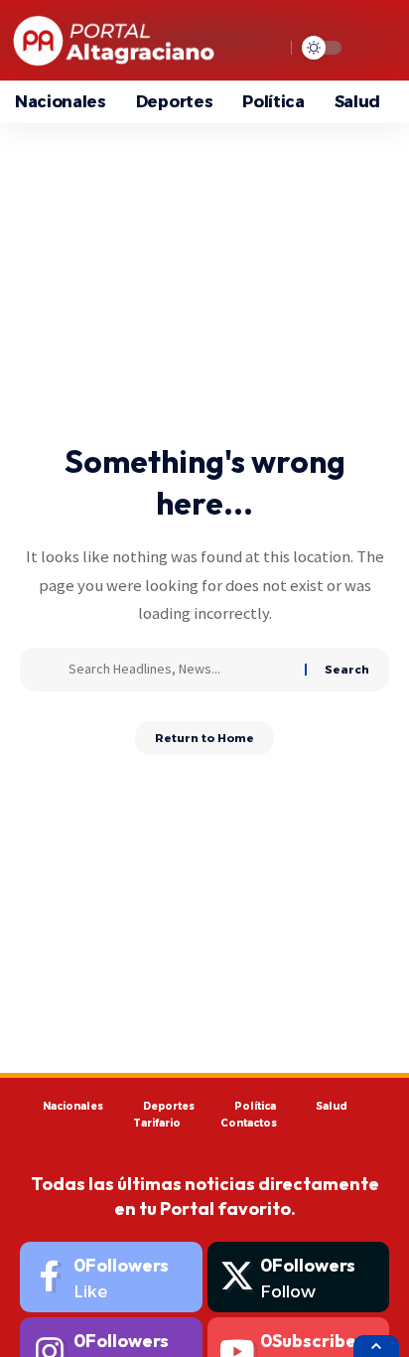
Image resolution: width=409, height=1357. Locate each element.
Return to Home (204, 738)
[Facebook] (111, 1277)
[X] (298, 1277)
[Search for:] (179, 669)
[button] (376, 1346)
